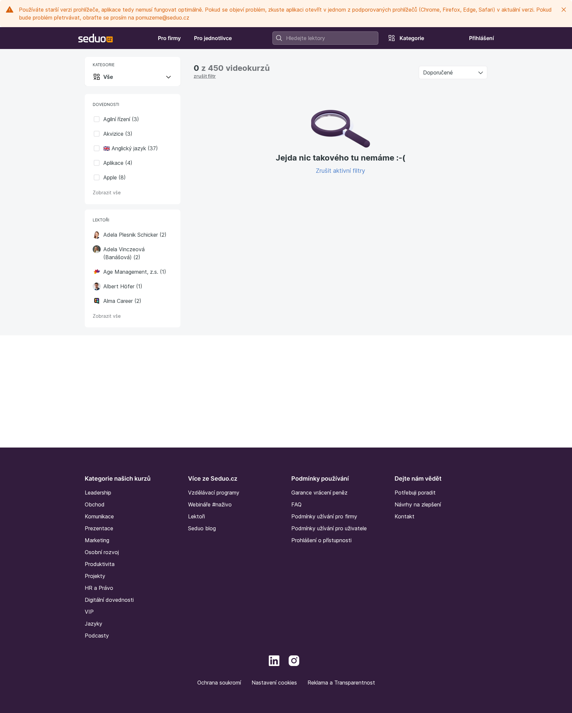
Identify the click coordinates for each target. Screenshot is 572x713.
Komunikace (99, 516)
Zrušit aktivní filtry (340, 170)
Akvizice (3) (117, 133)
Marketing (97, 540)
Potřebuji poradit (415, 492)
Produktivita (100, 564)
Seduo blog (202, 528)
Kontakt (404, 516)
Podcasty (97, 635)
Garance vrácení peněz (319, 492)
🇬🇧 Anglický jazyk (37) (130, 148)
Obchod (95, 504)
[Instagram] (294, 660)
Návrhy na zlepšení (418, 504)
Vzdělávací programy (213, 492)
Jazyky (93, 623)
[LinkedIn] (274, 660)
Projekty (95, 576)
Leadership (98, 492)
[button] (97, 235)
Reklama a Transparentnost (341, 682)
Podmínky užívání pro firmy (324, 516)
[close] (564, 9)
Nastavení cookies (274, 682)
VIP (89, 611)
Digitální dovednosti (109, 599)
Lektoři (196, 516)
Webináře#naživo (210, 504)
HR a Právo (99, 588)
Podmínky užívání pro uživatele (329, 528)
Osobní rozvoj (102, 552)
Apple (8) (114, 177)
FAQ (296, 504)
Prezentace (99, 528)
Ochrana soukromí (219, 682)
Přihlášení (481, 38)
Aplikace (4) (117, 163)
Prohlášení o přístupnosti (321, 540)
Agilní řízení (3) (121, 119)
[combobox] (325, 38)
